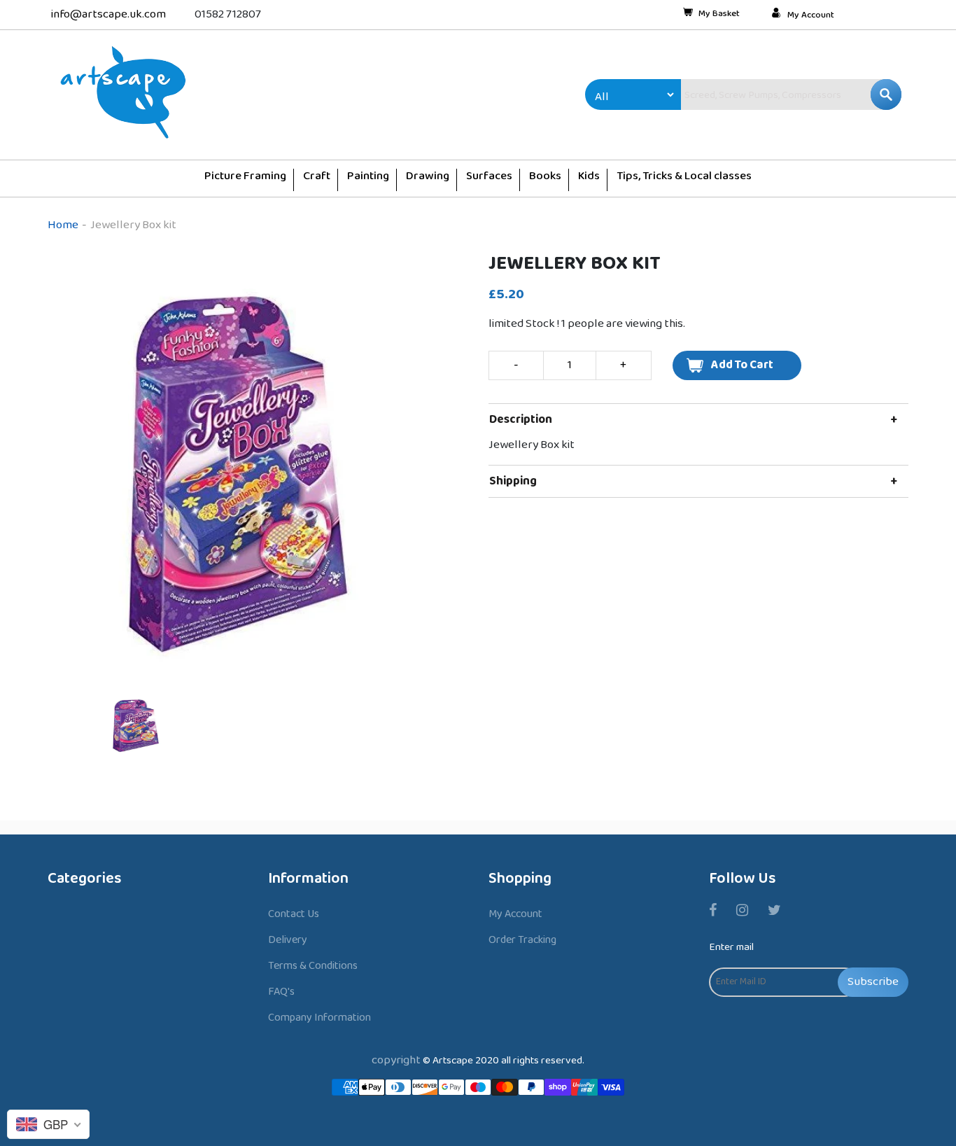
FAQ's (281, 991)
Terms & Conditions (313, 965)
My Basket (719, 15)
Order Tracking (522, 939)
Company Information (319, 1017)
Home (63, 225)
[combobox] (761, 94)
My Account (810, 15)
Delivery (287, 939)
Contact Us (293, 913)
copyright (396, 1060)
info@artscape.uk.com (108, 14)
